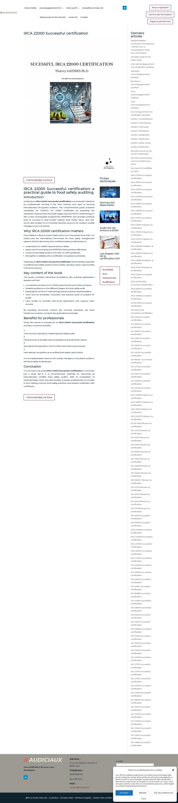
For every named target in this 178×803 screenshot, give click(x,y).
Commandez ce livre (39, 180)
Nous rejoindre (160, 7)
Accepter (124, 793)
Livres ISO (73, 17)
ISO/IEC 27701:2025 (140, 127)
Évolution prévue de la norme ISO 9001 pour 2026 (141, 161)
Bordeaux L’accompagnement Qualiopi (140, 84)
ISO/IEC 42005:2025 (140, 139)
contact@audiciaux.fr (79, 787)
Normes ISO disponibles (107, 203)
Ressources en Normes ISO (53, 17)
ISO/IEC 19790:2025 (140, 147)
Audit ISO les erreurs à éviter (109, 229)
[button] (173, 770)
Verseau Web (66, 798)
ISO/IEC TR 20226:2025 (142, 119)
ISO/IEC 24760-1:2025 (141, 143)
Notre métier (30, 8)
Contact (84, 17)
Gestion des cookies (102, 798)
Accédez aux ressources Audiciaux (109, 275)
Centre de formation (160, 14)
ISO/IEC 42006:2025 (140, 135)
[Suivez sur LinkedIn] (125, 8)
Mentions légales (83, 798)
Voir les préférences (163, 793)
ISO (52, 210)
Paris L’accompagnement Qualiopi (140, 94)
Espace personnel (160, 21)
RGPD (143, 798)
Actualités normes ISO (92, 8)
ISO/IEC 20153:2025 (140, 131)
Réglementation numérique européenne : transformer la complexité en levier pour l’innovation (142, 46)
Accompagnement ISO (50, 8)
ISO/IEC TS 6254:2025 (141, 123)
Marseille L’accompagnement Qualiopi (140, 74)
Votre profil (71, 8)
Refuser (143, 793)
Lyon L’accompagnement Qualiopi (140, 104)
